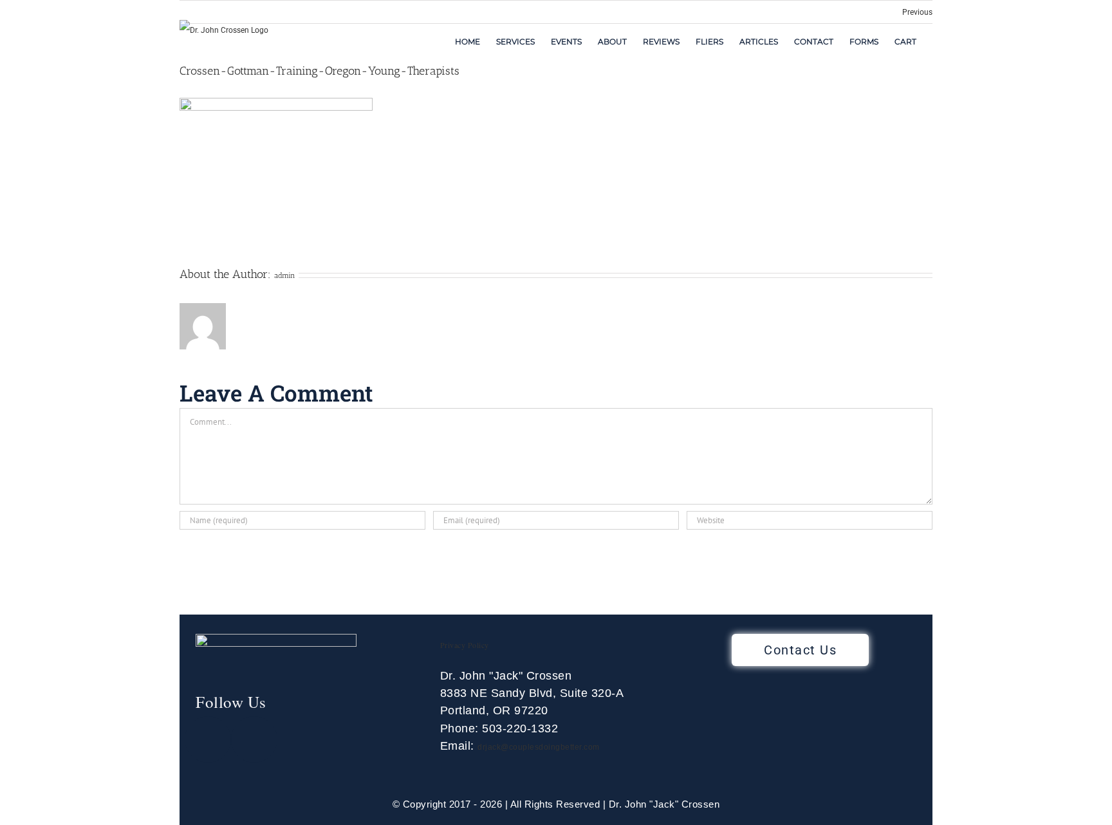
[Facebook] (208, 739)
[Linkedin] (254, 739)
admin (284, 275)
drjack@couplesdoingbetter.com (538, 747)
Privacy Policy (464, 645)
